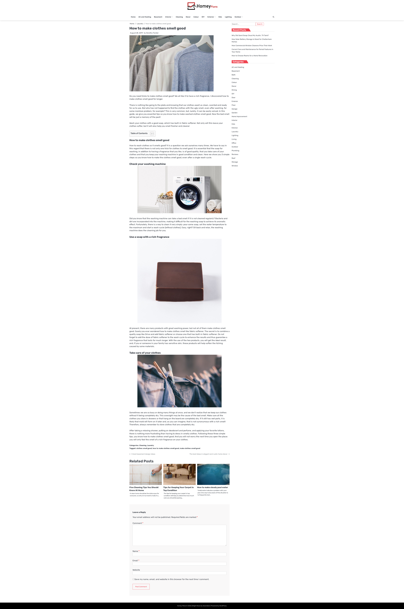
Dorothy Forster (152, 33)
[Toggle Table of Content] (151, 133)
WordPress (223, 606)
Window (235, 166)
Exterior (210, 17)
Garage (234, 109)
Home (133, 17)
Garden (234, 113)
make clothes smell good (190, 448)
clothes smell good (144, 448)
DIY (203, 17)
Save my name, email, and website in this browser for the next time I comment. (171, 579)
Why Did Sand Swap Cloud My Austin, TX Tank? (250, 35)
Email (136, 560)
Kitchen (235, 128)
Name (136, 551)
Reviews (235, 154)
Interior (168, 17)
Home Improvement (239, 116)
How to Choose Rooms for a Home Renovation (249, 56)
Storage (235, 162)
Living (234, 139)
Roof (233, 158)
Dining (234, 90)
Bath (233, 75)
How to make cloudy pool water (212, 487)
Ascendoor (206, 606)
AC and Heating (144, 17)
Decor (188, 17)
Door (233, 98)
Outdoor (238, 17)
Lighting (228, 17)
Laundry (150, 445)
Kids (220, 17)
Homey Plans (181, 606)
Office (234, 143)
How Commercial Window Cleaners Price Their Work (252, 46)
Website (136, 570)
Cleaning (179, 17)
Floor (234, 105)
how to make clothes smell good (166, 448)
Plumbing (235, 151)
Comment (138, 523)
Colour (196, 17)
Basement (158, 17)
